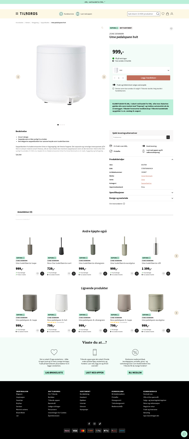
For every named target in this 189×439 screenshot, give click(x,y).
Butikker (51, 397)
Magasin (19, 394)
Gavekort (83, 397)
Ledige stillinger (54, 406)
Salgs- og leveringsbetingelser (154, 400)
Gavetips (19, 400)
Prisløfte (117, 151)
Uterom (83, 406)
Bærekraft (52, 403)
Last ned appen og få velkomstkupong (154, 151)
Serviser (19, 406)
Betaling (146, 413)
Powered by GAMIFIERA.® (23, 219)
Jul (17, 416)
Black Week (20, 413)
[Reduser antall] (115, 77)
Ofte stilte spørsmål (151, 397)
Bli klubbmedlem (118, 394)
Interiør (27, 23)
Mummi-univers (22, 409)
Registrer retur (149, 406)
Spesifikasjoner (116, 192)
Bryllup (19, 403)
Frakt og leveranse (150, 409)
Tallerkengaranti (118, 403)
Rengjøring (35, 23)
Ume (143, 179)
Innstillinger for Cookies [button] (57, 413)
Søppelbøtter (45, 23)
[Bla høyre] (104, 77)
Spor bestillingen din (151, 416)
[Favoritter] (37, 274)
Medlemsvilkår (117, 406)
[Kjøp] (42, 274)
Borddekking (84, 394)
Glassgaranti (116, 400)
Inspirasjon (20, 397)
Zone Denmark (116, 33)
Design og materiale (118, 198)
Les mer (19, 154)
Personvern (52, 409)
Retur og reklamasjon (151, 403)
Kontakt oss (148, 394)
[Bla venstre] (18, 77)
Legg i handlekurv (148, 78)
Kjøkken (83, 400)
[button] (171, 29)
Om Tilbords (52, 394)
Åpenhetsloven (53, 416)
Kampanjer (84, 409)
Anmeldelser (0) (25, 212)
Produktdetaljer (116, 159)
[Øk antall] (123, 77)
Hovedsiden (19, 23)
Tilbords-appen (54, 400)
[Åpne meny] (17, 13)
